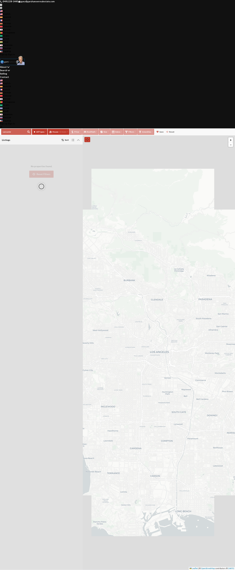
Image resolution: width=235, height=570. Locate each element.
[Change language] (2, 11)
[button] (230, 139)
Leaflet (195, 568)
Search (3, 70)
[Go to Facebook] (1, 4)
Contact (4, 77)
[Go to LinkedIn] (1, 7)
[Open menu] (1, 127)
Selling (3, 73)
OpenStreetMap (208, 568)
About (3, 67)
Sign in (11, 54)
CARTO (231, 568)
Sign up (4, 54)
